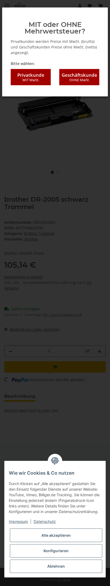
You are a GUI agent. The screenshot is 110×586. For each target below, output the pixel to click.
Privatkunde (30, 77)
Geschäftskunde (79, 77)
